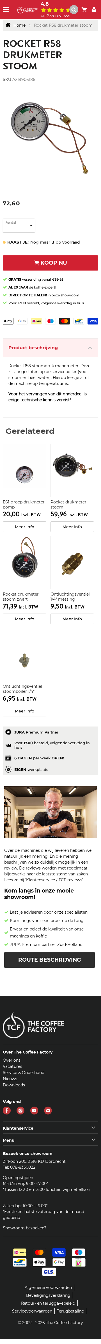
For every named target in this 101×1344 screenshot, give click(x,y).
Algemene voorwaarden (48, 1287)
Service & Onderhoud (23, 1072)
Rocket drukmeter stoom (68, 505)
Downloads (14, 1085)
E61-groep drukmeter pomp (24, 505)
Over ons (11, 1060)
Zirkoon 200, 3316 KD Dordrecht (34, 1161)
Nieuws (10, 1078)
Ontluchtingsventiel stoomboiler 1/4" (22, 689)
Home (19, 25)
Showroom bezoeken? (24, 1228)
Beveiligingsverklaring (48, 1295)
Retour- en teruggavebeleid (48, 1303)
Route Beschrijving (49, 960)
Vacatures (12, 1066)
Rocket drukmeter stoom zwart (21, 597)
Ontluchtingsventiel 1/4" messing (70, 597)
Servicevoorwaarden (32, 1311)
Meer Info (24, 526)
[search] (76, 9)
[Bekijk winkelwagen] (84, 9)
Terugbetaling (70, 1311)
